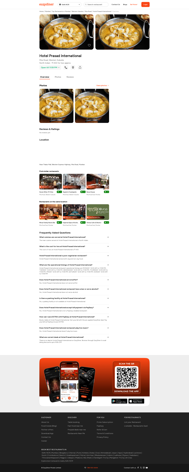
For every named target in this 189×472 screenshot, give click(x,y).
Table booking (73, 422)
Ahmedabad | (106, 453)
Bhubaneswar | (101, 455)
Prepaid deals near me (77, 430)
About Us (45, 422)
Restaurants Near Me (76, 433)
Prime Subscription (105, 422)
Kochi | (44, 455)
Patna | (83, 455)
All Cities (128, 458)
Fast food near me (75, 426)
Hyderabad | (128, 453)
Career (44, 441)
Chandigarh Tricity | (101, 458)
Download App (47, 433)
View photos (101, 85)
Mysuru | (126, 455)
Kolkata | (85, 453)
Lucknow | (138, 453)
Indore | (110, 455)
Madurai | (79, 458)
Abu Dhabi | (88, 458)
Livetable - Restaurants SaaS (136, 426)
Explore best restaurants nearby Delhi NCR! (57, 461)
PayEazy (100, 426)
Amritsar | (90, 455)
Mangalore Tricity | (117, 458)
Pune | (79, 453)
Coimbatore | (53, 455)
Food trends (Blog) (49, 426)
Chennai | (72, 453)
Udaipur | (71, 458)
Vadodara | (134, 455)
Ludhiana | (118, 455)
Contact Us (116, 4)
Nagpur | (63, 458)
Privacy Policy (102, 437)
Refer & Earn (102, 430)
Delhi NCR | (46, 453)
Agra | (120, 453)
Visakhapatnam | (73, 455)
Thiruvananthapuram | (51, 458)
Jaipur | (115, 453)
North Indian (44, 63)
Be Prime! (133, 4)
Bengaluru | (63, 453)
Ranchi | (62, 455)
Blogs (125, 4)
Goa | (98, 453)
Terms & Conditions (105, 433)
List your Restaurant (132, 422)
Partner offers (47, 430)
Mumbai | (55, 453)
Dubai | (92, 453)
